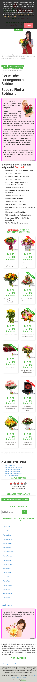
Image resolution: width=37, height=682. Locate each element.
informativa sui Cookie (23, 14)
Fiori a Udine (6, 577)
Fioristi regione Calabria (16, 66)
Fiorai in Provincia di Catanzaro (12, 68)
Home (4, 66)
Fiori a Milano (7, 535)
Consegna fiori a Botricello (13, 467)
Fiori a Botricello (10, 465)
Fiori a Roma (7, 531)
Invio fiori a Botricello (11, 475)
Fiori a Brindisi (7, 547)
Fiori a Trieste (7, 602)
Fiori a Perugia (7, 564)
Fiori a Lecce (7, 527)
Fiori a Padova (7, 556)
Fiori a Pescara (7, 585)
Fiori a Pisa (6, 581)
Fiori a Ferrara (7, 568)
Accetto (28, 25)
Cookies (18, 677)
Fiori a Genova (7, 593)
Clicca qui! (18, 29)
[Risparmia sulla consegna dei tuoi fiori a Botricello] (18, 42)
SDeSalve (23, 680)
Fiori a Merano (7, 539)
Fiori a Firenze (7, 572)
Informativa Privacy (10, 16)
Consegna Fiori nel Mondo (11, 664)
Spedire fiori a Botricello (12, 471)
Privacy (24, 677)
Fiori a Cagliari (7, 543)
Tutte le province (6, 605)
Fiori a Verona (7, 560)
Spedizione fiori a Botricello (13, 473)
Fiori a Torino (7, 589)
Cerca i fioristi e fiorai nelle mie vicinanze (15, 500)
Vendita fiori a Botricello (12, 469)
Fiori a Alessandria (8, 552)
